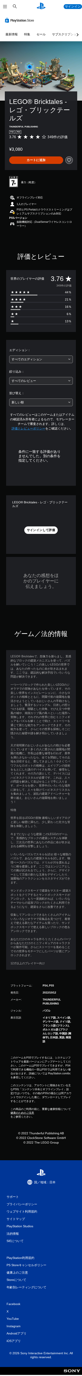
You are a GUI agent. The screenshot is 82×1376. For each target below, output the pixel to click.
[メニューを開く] (5, 6)
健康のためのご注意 (22, 1112)
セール (41, 34)
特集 (27, 34)
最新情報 (11, 34)
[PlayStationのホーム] (41, 6)
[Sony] (72, 1374)
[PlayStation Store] (20, 20)
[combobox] (41, 359)
